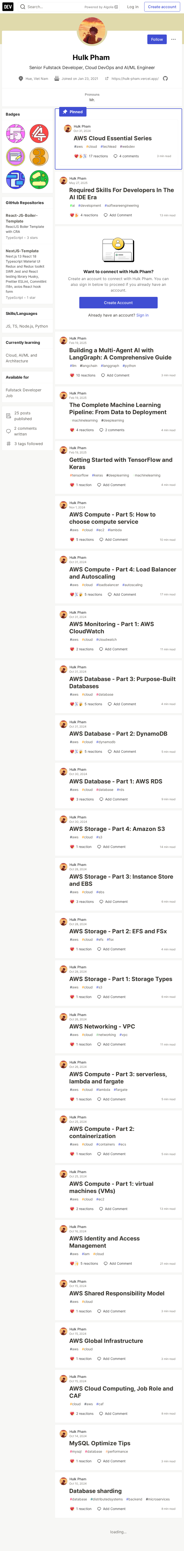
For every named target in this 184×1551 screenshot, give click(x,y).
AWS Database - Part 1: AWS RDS (115, 781)
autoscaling (132, 585)
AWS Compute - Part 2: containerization (101, 1132)
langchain (88, 366)
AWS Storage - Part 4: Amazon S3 (117, 828)
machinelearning (84, 420)
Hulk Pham (82, 126)
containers (105, 1144)
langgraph (110, 366)
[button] (15, 133)
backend (134, 1499)
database (104, 694)
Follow (157, 39)
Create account (162, 6)
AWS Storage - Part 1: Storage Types (120, 978)
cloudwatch (106, 639)
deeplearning (112, 420)
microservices (158, 1499)
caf (100, 1404)
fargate (120, 1089)
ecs (122, 1144)
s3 (99, 837)
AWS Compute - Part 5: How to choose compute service (112, 518)
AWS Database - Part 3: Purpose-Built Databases (122, 683)
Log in (132, 6)
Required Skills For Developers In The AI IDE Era (121, 194)
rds (120, 789)
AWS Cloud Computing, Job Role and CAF (121, 1392)
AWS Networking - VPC (102, 1026)
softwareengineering (122, 205)
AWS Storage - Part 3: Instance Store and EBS (121, 880)
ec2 (100, 530)
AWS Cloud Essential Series (113, 138)
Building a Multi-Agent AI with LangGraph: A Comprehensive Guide (120, 354)
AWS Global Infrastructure (106, 1340)
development (89, 205)
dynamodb (105, 742)
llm (73, 366)
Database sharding (95, 1490)
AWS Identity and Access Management (104, 1242)
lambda (115, 530)
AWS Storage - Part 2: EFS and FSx (118, 931)
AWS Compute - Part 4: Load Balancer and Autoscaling (122, 573)
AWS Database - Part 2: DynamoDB (118, 733)
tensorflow (79, 475)
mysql (75, 1451)
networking (106, 1035)
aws (78, 146)
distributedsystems (107, 1499)
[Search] (23, 6)
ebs (100, 892)
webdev (127, 146)
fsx (110, 939)
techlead (108, 146)
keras (97, 475)
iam (86, 1254)
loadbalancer (107, 585)
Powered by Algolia (99, 7)
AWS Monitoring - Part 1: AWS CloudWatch (111, 628)
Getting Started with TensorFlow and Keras (120, 463)
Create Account (118, 302)
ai (72, 205)
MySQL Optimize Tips (99, 1443)
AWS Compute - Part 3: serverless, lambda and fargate (118, 1078)
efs (99, 939)
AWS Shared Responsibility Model (117, 1293)
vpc (124, 1035)
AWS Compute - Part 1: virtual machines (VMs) (111, 1187)
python (129, 366)
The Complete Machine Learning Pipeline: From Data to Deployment (118, 408)
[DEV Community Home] (8, 7)
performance (117, 1451)
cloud (91, 146)
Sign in (142, 315)
